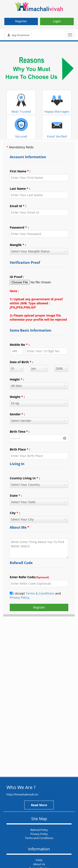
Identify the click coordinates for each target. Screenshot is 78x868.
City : (15, 513)
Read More (39, 805)
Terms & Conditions (40, 593)
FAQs (39, 860)
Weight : (17, 397)
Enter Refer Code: (29, 577)
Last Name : (20, 189)
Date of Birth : (21, 362)
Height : (17, 379)
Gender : (17, 414)
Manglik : (18, 245)
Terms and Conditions (39, 838)
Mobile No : (19, 345)
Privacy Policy (19, 597)
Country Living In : (25, 478)
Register (21, 21)
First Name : (20, 171)
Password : (19, 227)
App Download (20, 35)
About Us (39, 864)
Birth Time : (20, 431)
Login (57, 21)
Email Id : (18, 206)
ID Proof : (17, 277)
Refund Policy (39, 830)
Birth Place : (20, 449)
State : (16, 495)
